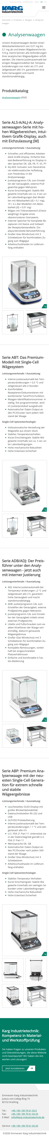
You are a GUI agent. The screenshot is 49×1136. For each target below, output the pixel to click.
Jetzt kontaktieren (14, 1068)
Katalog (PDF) (15, 2)
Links (37, 2)
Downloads (28, 2)
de (42, 2)
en (45, 2)
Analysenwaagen (11, 97)
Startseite (6, 20)
